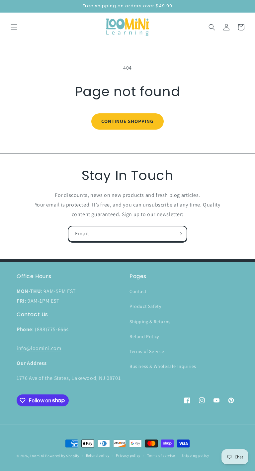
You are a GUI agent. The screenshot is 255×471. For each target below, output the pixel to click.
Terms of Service (146, 351)
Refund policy (98, 455)
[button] (14, 27)
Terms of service (161, 455)
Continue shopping (127, 121)
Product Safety (145, 306)
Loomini (37, 455)
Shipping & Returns (150, 321)
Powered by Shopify (62, 455)
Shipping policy (195, 455)
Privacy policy (128, 455)
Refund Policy (144, 336)
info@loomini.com (39, 348)
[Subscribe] (179, 234)
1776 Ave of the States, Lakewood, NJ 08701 (69, 378)
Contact (137, 291)
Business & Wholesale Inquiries (162, 366)
